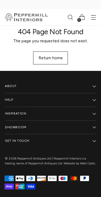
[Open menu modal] (93, 17)
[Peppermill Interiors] (26, 17)
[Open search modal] (70, 17)
